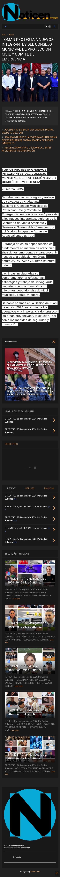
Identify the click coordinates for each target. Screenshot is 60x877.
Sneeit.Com (35, 872)
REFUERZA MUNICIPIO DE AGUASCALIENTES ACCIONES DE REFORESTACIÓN (27, 149)
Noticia (11, 35)
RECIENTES (11, 444)
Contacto (17, 857)
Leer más (16, 599)
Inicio (3, 35)
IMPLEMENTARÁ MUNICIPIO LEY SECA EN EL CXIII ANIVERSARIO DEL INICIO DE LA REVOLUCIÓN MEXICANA (29, 365)
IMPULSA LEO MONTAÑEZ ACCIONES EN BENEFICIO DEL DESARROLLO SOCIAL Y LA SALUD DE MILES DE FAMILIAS (30, 391)
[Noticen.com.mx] (30, 20)
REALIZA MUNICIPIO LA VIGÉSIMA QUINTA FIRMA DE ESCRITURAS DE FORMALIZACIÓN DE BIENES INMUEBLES (29, 140)
